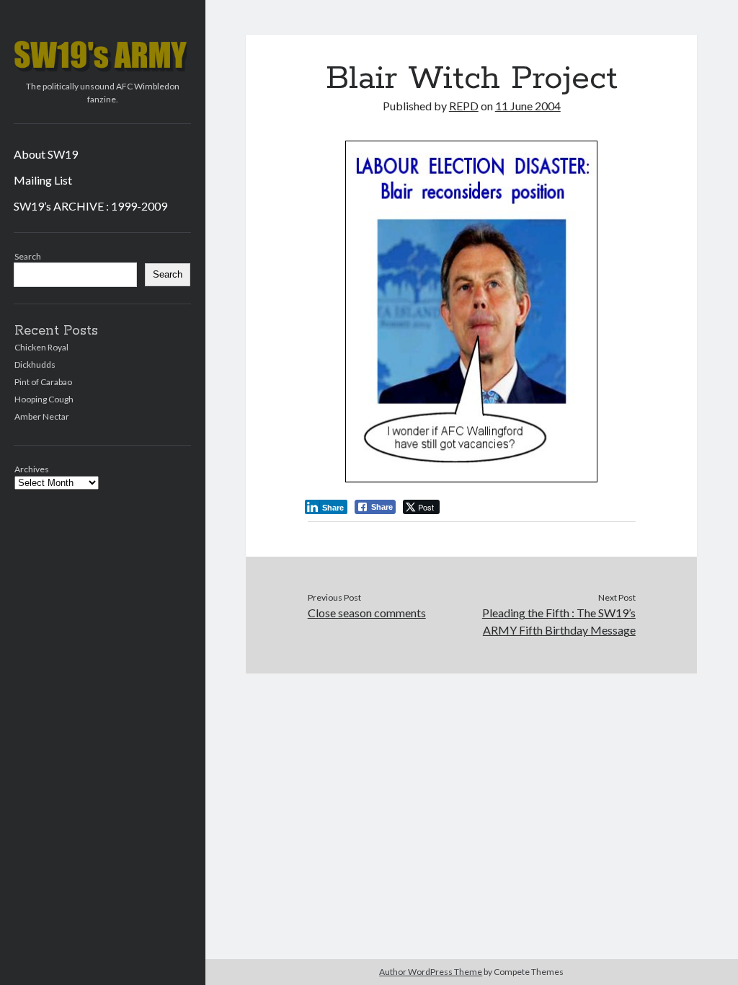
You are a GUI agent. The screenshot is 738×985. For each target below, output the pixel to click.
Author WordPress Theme (430, 971)
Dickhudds (34, 364)
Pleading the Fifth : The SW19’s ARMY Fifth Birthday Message (559, 621)
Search (27, 256)
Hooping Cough (44, 399)
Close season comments (367, 612)
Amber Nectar (41, 416)
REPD (464, 105)
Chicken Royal (41, 347)
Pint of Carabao (43, 381)
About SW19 (46, 154)
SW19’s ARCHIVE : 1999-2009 (90, 206)
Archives (31, 469)
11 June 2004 (528, 105)
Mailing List (43, 180)
